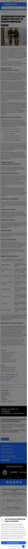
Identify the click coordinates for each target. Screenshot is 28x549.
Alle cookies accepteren (13, 542)
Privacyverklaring (12, 538)
